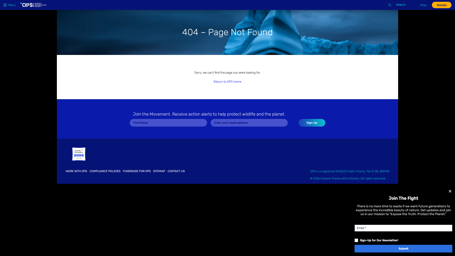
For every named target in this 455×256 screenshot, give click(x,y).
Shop (423, 5)
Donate (442, 5)
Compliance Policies (105, 171)
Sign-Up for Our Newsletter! (379, 240)
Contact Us (176, 171)
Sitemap (159, 171)
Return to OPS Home (227, 81)
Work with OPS (76, 171)
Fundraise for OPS (137, 171)
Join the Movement (209, 114)
